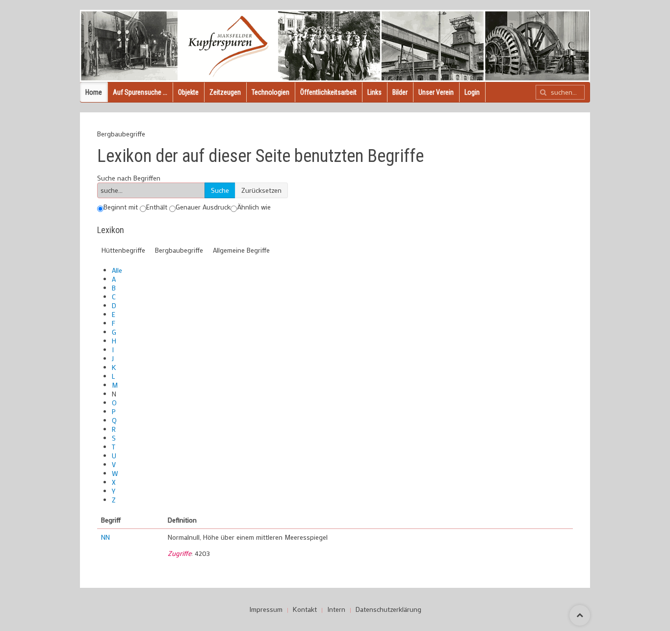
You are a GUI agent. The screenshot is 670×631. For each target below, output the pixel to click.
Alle (117, 270)
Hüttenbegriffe (123, 250)
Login (472, 92)
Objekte (188, 92)
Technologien (270, 92)
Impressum (266, 609)
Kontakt (305, 609)
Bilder (400, 92)
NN (105, 537)
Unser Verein (436, 92)
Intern (336, 609)
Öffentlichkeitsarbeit (328, 92)
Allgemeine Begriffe (241, 250)
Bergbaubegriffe (179, 250)
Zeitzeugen (225, 92)
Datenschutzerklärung (388, 609)
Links (374, 92)
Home (93, 92)
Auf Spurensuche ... (140, 92)
